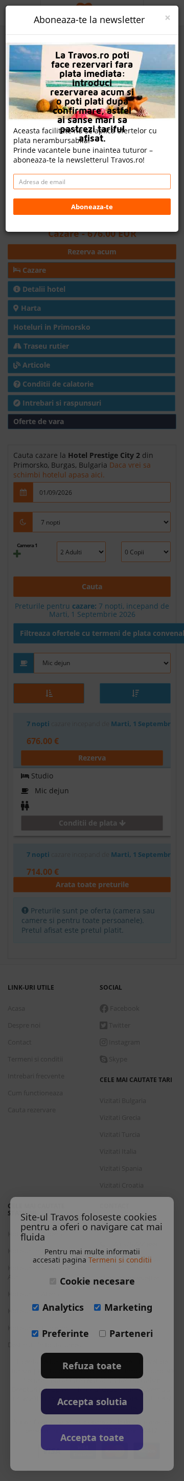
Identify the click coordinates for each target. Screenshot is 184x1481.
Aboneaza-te (92, 206)
